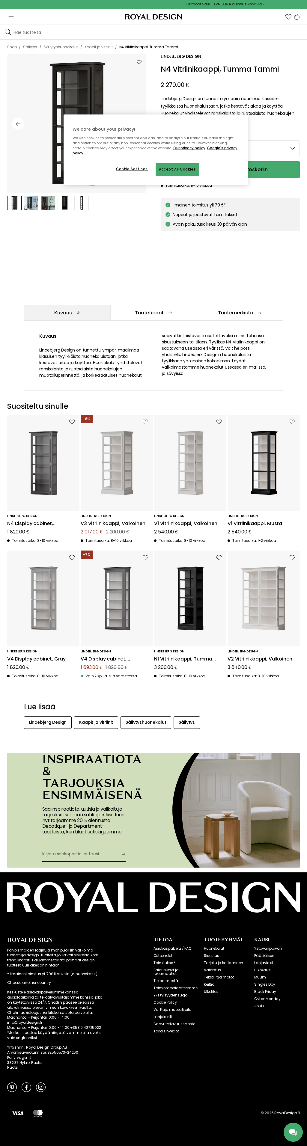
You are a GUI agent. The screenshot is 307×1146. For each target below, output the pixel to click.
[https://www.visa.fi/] (17, 1113)
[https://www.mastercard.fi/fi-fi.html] (38, 1113)
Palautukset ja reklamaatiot (166, 971)
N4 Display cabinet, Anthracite (30, 523)
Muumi (260, 977)
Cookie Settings (132, 169)
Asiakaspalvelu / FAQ (172, 948)
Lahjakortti (163, 1017)
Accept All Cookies (177, 169)
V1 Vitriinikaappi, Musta (255, 523)
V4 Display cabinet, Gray (36, 659)
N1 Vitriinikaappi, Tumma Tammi (183, 659)
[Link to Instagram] (41, 1087)
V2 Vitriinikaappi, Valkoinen (260, 659)
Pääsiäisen (264, 955)
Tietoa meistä (166, 981)
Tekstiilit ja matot (219, 977)
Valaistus (212, 970)
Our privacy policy (189, 148)
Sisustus (211, 955)
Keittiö (209, 984)
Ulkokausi (262, 970)
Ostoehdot (163, 955)
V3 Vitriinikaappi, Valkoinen (113, 523)
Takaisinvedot (166, 1031)
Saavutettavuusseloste (174, 1024)
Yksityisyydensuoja (171, 995)
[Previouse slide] (18, 124)
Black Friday (265, 991)
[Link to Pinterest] (12, 1087)
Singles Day (264, 984)
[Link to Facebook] (26, 1087)
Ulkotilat (211, 991)
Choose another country (29, 982)
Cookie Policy (165, 1002)
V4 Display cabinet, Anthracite (104, 659)
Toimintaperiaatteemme (176, 988)
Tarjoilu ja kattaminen (223, 963)
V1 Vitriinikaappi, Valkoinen (185, 523)
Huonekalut (214, 948)
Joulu (259, 1006)
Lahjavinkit (263, 963)
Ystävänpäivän (268, 948)
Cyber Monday (267, 999)
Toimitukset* (165, 963)
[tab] (67, 313)
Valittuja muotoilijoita (173, 1009)
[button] (288, 17)
